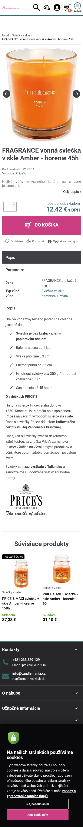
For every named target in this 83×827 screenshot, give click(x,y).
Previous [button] (6, 94)
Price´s (21, 173)
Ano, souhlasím (37, 814)
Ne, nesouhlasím (37, 804)
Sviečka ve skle (53, 291)
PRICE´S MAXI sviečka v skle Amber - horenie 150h (20, 603)
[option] (41, 94)
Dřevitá (62, 296)
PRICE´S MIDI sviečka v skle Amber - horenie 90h (60, 599)
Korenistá (49, 296)
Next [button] (76, 94)
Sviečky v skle (21, 35)
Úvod (5, 35)
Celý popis (71, 192)
